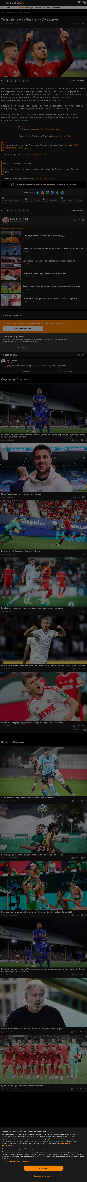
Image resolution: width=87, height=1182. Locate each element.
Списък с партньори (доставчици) (15, 1161)
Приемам (43, 1168)
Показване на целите (43, 1176)
